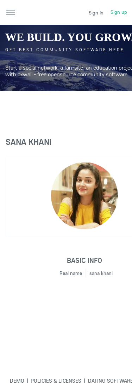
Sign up (119, 12)
